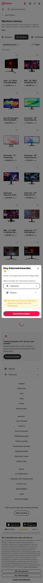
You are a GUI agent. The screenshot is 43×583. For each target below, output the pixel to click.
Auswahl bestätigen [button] (21, 314)
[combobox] (21, 286)
